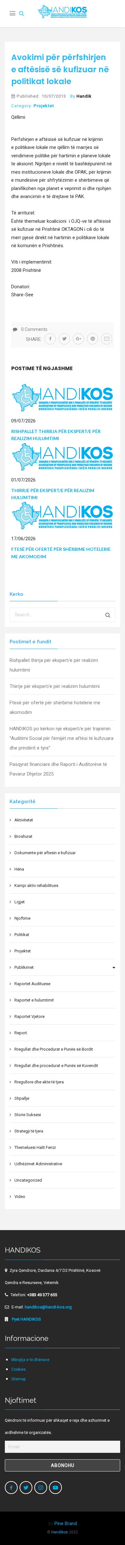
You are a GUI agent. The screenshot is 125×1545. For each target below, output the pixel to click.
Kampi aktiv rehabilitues (36, 885)
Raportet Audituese (32, 983)
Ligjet (19, 901)
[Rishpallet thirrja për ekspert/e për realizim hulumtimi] (62, 397)
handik (84, 96)
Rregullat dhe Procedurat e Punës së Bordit (53, 1049)
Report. (21, 1032)
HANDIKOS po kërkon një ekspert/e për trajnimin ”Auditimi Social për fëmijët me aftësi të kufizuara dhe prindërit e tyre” (61, 738)
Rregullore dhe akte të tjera (39, 1082)
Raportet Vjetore (29, 1016)
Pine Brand (65, 1523)
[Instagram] (40, 1487)
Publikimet (24, 967)
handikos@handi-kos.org (48, 1307)
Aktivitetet (23, 820)
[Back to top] (106, 1526)
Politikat (21, 934)
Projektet (44, 105)
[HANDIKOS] (63, 13)
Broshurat (23, 836)
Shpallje (21, 1098)
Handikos (59, 1532)
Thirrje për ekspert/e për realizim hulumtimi (55, 686)
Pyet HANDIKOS (26, 1319)
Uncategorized (28, 1180)
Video (19, 1196)
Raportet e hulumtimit (34, 1000)
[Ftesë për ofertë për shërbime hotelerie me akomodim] (62, 515)
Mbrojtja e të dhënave (30, 1360)
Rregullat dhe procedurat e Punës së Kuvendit (56, 1065)
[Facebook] (11, 1487)
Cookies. (19, 1369)
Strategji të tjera (28, 1131)
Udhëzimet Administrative (38, 1163)
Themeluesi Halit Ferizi (35, 1147)
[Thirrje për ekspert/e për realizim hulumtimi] (62, 456)
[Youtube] (55, 1487)
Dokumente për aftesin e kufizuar (45, 852)
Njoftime (22, 918)
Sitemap (18, 1379)
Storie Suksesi (27, 1114)
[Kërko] (108, 615)
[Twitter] (26, 1487)
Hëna (19, 869)
